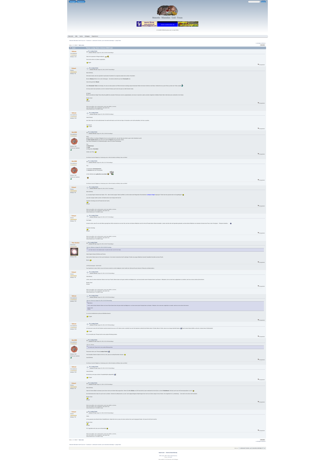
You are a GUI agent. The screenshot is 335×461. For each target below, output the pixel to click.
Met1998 (74, 132)
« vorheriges (258, 43)
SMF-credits (161, 455)
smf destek (170, 457)
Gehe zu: (236, 448)
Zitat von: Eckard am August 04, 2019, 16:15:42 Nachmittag (99, 300)
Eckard (74, 68)
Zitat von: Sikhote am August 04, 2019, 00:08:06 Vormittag (99, 247)
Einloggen (72, 1)
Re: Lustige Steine (92, 51)
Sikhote (74, 51)
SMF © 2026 (167, 455)
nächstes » (263, 43)
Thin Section (75, 242)
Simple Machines (173, 455)
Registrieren (81, 1)
